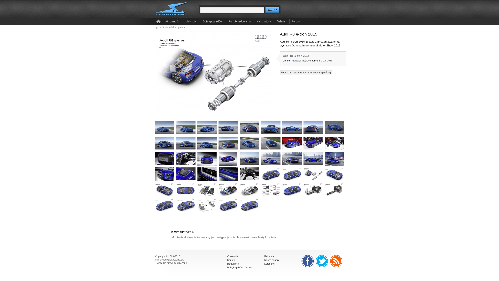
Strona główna (158, 21)
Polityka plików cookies (239, 267)
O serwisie (232, 256)
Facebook (307, 261)
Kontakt (231, 260)
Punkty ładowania (240, 21)
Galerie (281, 21)
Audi (293, 60)
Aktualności (172, 21)
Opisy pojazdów (212, 21)
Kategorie (269, 263)
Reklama (269, 256)
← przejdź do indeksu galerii (169, 27)
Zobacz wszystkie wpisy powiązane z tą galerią (306, 72)
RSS (336, 261)
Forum (296, 21)
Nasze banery (271, 260)
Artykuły (191, 21)
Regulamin (233, 263)
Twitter (322, 261)
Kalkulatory (264, 21)
